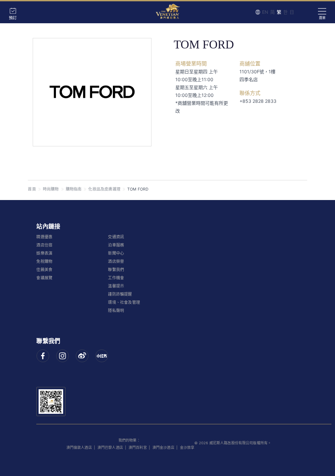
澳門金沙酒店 (163, 447)
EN (265, 12)
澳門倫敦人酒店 (79, 447)
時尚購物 (51, 189)
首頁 (32, 189)
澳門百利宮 (138, 447)
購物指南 (74, 189)
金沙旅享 (187, 447)
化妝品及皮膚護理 (104, 189)
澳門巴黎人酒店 (110, 447)
